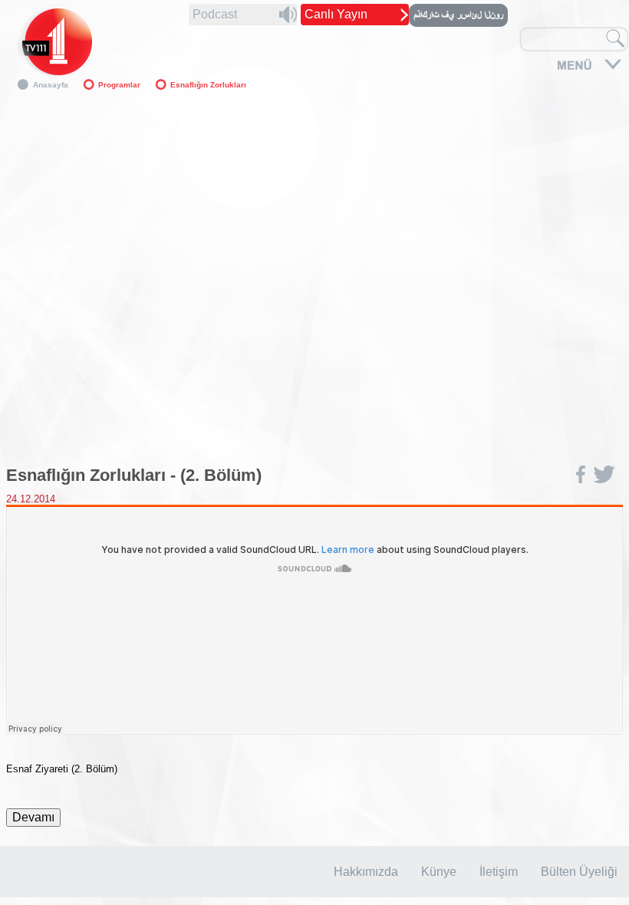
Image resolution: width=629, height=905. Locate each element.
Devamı (33, 817)
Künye (438, 871)
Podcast (215, 14)
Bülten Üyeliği (579, 871)
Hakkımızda (366, 871)
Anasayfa (50, 85)
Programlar (119, 85)
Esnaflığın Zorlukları (208, 85)
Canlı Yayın (336, 14)
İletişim (498, 871)
